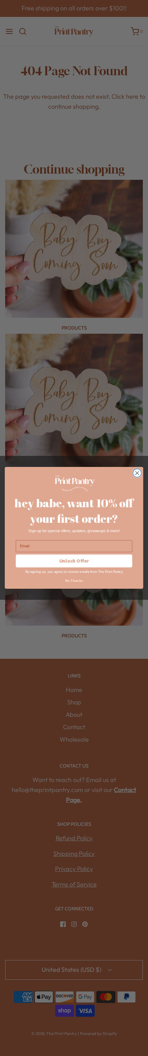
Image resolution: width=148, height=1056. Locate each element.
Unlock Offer (74, 561)
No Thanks (74, 581)
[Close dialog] (137, 473)
